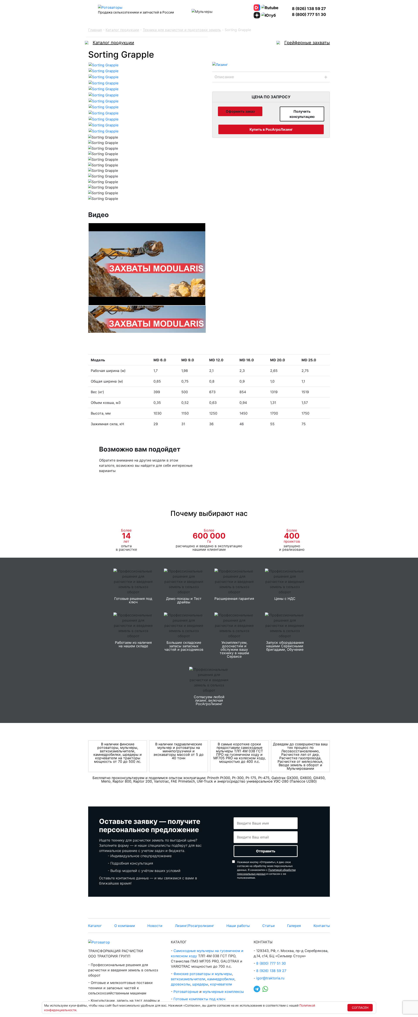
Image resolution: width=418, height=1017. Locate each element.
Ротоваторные (186, 991)
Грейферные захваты (307, 42)
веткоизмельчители (188, 979)
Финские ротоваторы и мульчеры (203, 974)
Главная (95, 30)
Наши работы (238, 925)
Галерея (294, 925)
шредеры (200, 984)
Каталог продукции (122, 30)
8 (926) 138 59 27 (309, 8)
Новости (154, 925)
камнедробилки (220, 979)
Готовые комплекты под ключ (199, 999)
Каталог (95, 925)
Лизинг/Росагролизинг (194, 925)
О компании (124, 925)
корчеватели (221, 984)
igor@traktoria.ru (270, 978)
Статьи (268, 925)
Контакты (322, 925)
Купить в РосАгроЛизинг (271, 129)
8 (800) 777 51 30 (309, 14)
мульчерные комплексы (223, 991)
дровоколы (180, 984)
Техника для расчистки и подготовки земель (182, 30)
